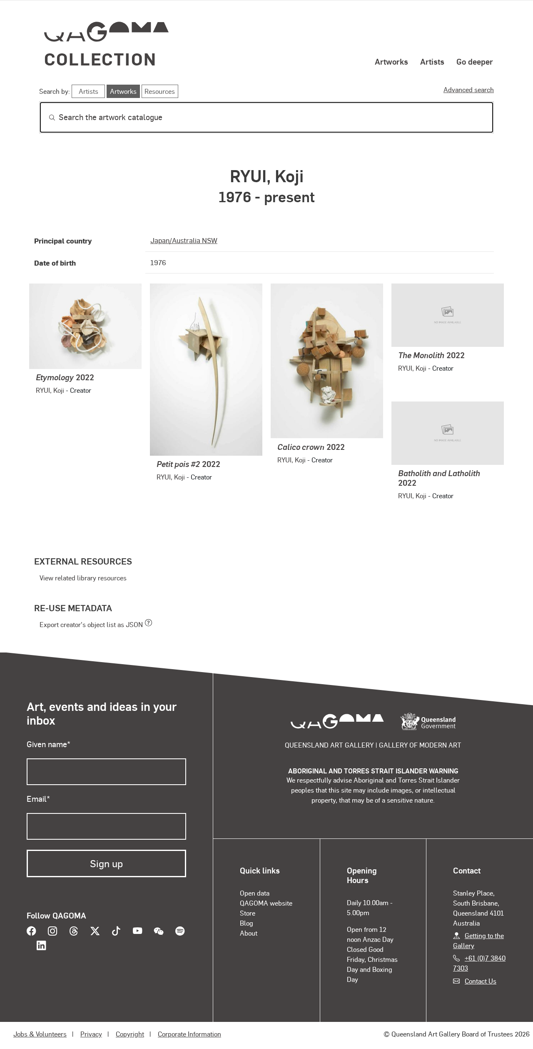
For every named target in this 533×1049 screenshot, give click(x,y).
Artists (432, 61)
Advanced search (468, 89)
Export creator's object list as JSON (91, 624)
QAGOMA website (266, 902)
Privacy (91, 1033)
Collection (100, 59)
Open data (254, 892)
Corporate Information (189, 1033)
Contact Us (480, 980)
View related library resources (83, 577)
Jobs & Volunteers (40, 1033)
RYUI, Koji (50, 390)
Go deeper (474, 61)
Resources (159, 91)
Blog (246, 923)
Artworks (391, 61)
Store (247, 912)
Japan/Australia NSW (183, 240)
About (248, 933)
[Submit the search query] (45, 117)
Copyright (130, 1033)
